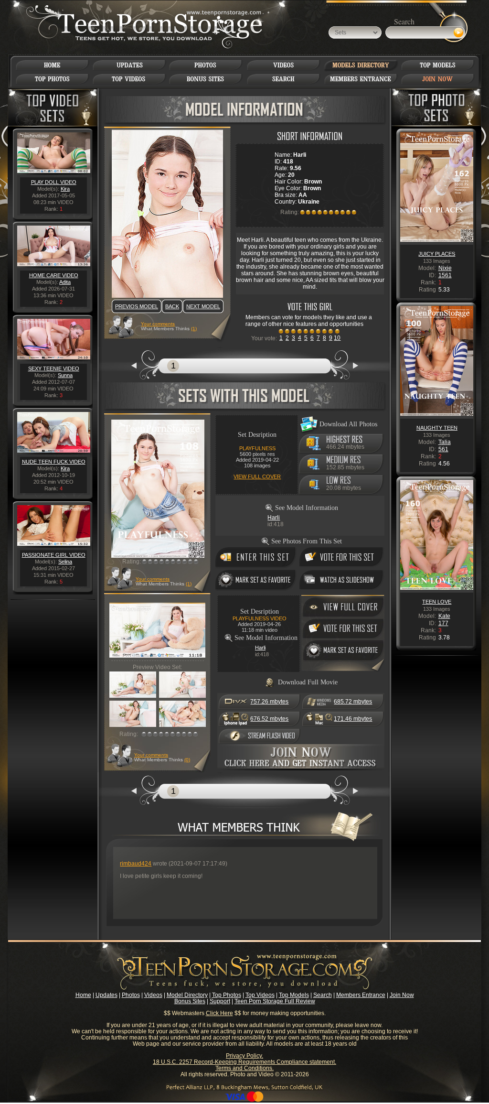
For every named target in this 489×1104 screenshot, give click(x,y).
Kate (444, 616)
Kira (65, 189)
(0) (187, 759)
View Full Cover (257, 476)
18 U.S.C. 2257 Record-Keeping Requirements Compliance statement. (244, 1062)
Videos (153, 995)
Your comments (158, 323)
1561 (445, 275)
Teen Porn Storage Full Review (274, 1001)
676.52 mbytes (269, 718)
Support (220, 1001)
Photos (131, 995)
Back (172, 306)
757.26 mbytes (269, 701)
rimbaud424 (135, 863)
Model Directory (187, 995)
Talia (444, 442)
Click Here (219, 1013)
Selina (65, 561)
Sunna (65, 375)
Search (322, 995)
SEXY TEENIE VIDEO (53, 368)
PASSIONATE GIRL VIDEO (53, 555)
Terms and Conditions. (244, 1068)
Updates (106, 995)
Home (83, 995)
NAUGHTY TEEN (436, 428)
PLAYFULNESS (257, 448)
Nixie (445, 268)
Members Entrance (360, 995)
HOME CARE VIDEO (53, 275)
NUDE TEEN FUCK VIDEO (53, 462)
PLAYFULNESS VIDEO (260, 618)
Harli (273, 517)
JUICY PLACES (436, 254)
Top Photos (226, 995)
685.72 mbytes (353, 701)
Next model (203, 306)
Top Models (294, 995)
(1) (194, 328)
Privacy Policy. (244, 1055)
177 (443, 623)
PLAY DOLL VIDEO (53, 182)
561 (443, 449)
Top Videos (260, 995)
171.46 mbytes (353, 718)
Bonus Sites (189, 1001)
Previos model (136, 306)
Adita (65, 282)
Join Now (402, 995)
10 (337, 338)
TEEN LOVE (436, 602)
